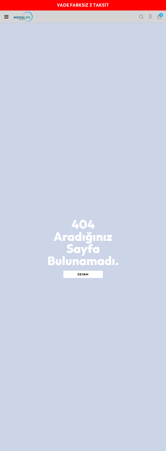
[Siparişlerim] (150, 16)
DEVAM (83, 274)
